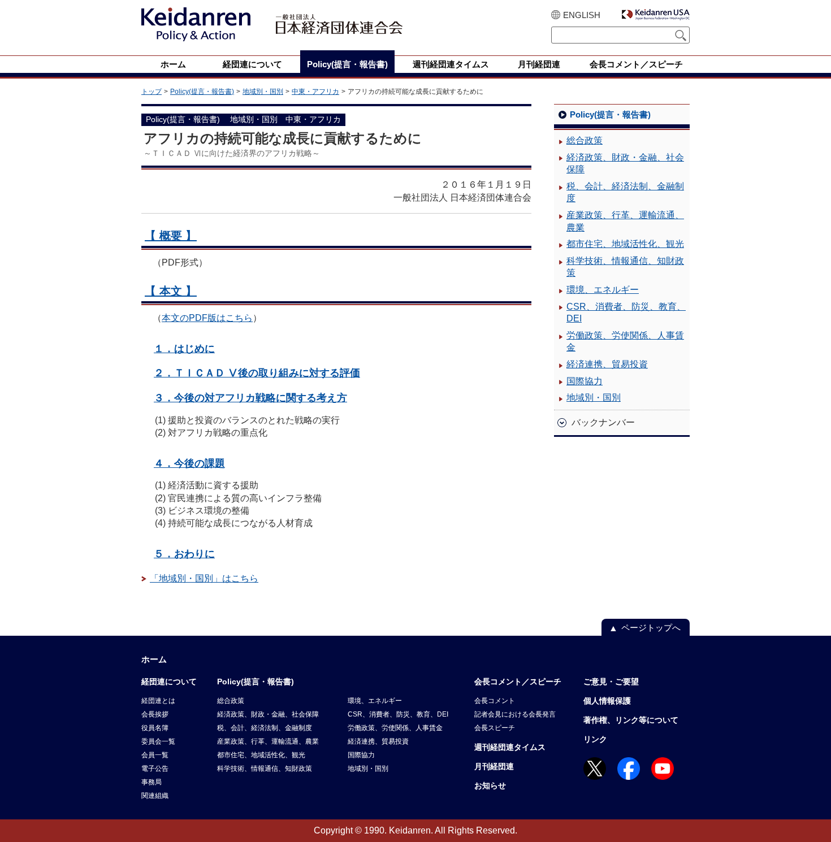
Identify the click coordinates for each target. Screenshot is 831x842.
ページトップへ (651, 627)
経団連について (169, 681)
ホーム (154, 659)
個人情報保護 (607, 700)
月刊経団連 (494, 766)
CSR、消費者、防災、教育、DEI (626, 313)
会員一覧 (154, 755)
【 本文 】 (171, 291)
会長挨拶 (154, 714)
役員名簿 (154, 728)
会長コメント (494, 701)
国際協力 (584, 381)
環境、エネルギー (602, 289)
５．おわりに (184, 553)
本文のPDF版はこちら (207, 318)
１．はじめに (184, 348)
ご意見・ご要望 (611, 681)
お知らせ (490, 785)
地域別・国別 (263, 92)
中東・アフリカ (315, 92)
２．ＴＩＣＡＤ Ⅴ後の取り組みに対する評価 (257, 373)
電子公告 (154, 768)
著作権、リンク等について (630, 719)
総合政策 (584, 140)
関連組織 (154, 796)
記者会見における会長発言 (515, 714)
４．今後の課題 (189, 463)
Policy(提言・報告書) (202, 92)
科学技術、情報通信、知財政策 (625, 267)
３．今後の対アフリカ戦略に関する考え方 (250, 397)
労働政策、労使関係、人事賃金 (625, 342)
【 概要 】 (171, 235)
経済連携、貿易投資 (607, 364)
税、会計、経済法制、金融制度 (625, 192)
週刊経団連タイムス (510, 747)
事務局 (151, 782)
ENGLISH (581, 15)
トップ (151, 92)
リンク (595, 739)
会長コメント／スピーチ (517, 681)
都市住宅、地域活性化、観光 (625, 244)
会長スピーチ (494, 728)
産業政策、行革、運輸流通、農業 (625, 221)
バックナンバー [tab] (603, 422)
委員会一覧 (158, 741)
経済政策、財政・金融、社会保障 (625, 164)
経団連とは (158, 701)
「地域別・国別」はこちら (204, 578)
